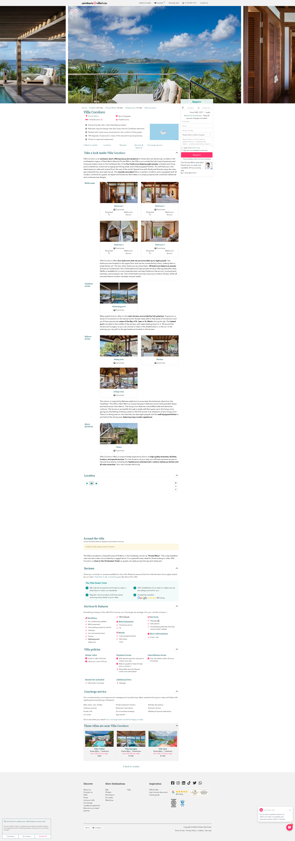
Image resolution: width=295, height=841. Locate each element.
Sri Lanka (109, 797)
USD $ (87, 828)
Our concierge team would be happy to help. (124, 719)
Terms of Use (196, 148)
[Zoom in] (175, 483)
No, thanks (27, 836)
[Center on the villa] (96, 483)
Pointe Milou (93, 116)
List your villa (89, 800)
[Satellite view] (87, 483)
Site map (208, 830)
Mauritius (109, 800)
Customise (10, 836)
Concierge (88, 803)
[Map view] (91, 483)
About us (87, 789)
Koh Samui (109, 795)
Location (107, 145)
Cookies (200, 830)
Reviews (123, 145)
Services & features (138, 146)
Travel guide (154, 795)
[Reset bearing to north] (175, 489)
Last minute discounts (158, 792)
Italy (129, 789)
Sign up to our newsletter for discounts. (195, 150)
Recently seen (174, 3)
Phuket (108, 792)
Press (86, 797)
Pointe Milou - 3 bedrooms (131, 751)
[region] (131, 507)
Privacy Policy (191, 830)
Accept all (42, 836)
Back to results (145, 3)
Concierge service (154, 145)
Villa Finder (154, 789)
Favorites (160, 2)
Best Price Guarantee (193, 115)
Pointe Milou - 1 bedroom (99, 751)
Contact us (204, 3)
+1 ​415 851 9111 (190, 3)
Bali (106, 789)
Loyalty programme (92, 805)
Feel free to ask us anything (106, 577)
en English (97, 828)
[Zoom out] (175, 486)
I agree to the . (191, 148)
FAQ (85, 795)
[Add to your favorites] (147, 54)
